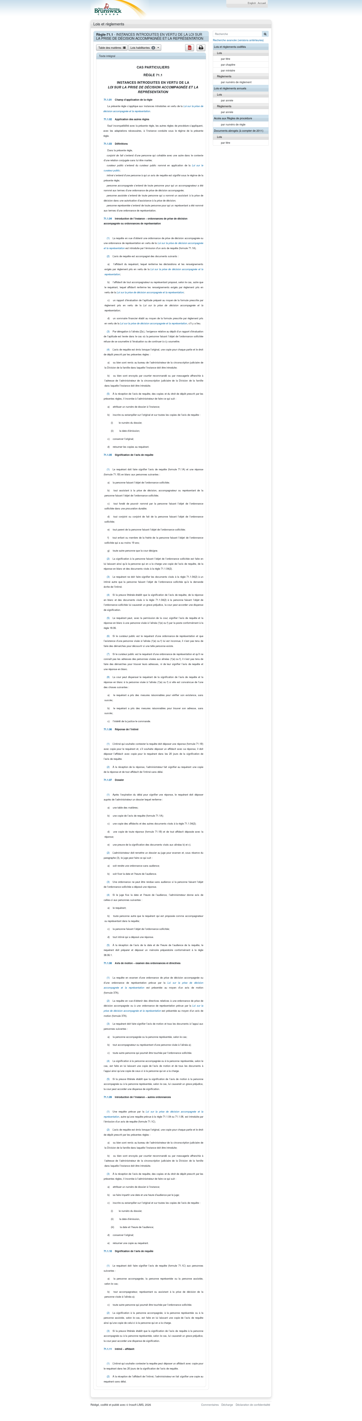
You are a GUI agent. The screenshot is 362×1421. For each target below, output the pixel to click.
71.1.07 (108, 780)
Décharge (227, 1405)
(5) (108, 393)
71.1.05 (108, 455)
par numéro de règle (233, 124)
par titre (225, 59)
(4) (108, 349)
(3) (108, 331)
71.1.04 (108, 218)
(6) (108, 636)
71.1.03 (108, 143)
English (252, 3)
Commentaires (210, 1405)
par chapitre (228, 64)
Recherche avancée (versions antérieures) (238, 40)
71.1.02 (108, 119)
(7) (108, 654)
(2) (108, 256)
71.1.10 (108, 1251)
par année (227, 100)
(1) (108, 238)
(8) (108, 677)
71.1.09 (108, 1097)
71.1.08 (108, 963)
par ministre (228, 70)
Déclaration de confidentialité (253, 1405)
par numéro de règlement (236, 82)
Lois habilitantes (142, 47)
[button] (189, 47)
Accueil (262, 3)
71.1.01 (108, 99)
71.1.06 (108, 729)
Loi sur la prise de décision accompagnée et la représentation (150, 292)
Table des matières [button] (110, 47)
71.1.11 (108, 1349)
